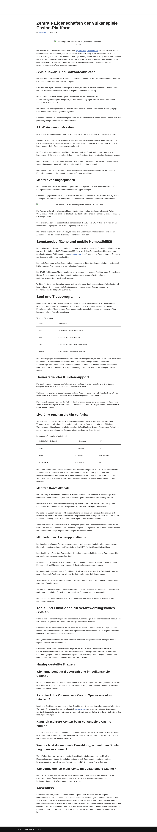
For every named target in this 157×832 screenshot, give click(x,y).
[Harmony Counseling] (24, 7)
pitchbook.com (75, 254)
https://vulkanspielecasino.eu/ (87, 51)
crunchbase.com (81, 709)
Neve (20, 829)
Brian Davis (42, 32)
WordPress (36, 829)
